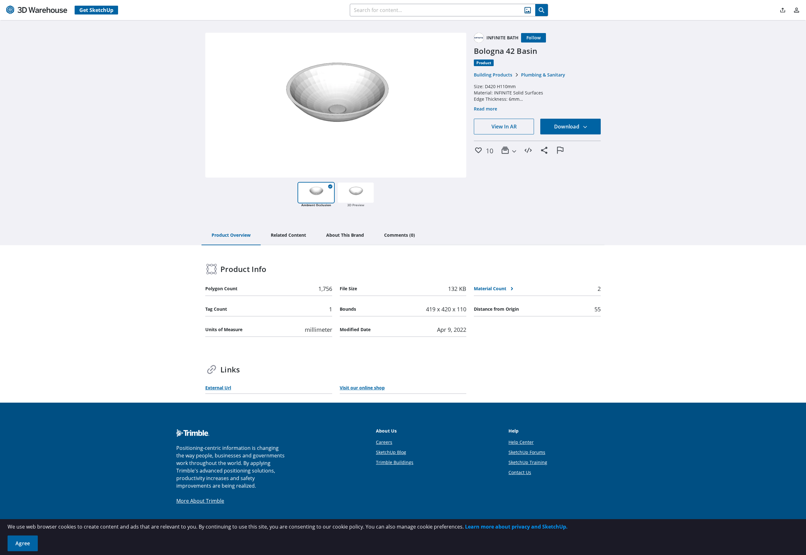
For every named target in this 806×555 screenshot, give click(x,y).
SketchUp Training (527, 462)
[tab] (231, 235)
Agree (22, 543)
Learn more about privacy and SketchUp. (516, 526)
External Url (218, 388)
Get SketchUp (96, 10)
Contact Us (519, 472)
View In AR (504, 126)
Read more (485, 109)
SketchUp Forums (526, 452)
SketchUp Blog (391, 452)
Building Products (493, 75)
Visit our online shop (362, 388)
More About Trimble (200, 500)
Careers (384, 442)
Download (567, 126)
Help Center (521, 442)
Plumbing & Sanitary (543, 75)
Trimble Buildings (394, 462)
